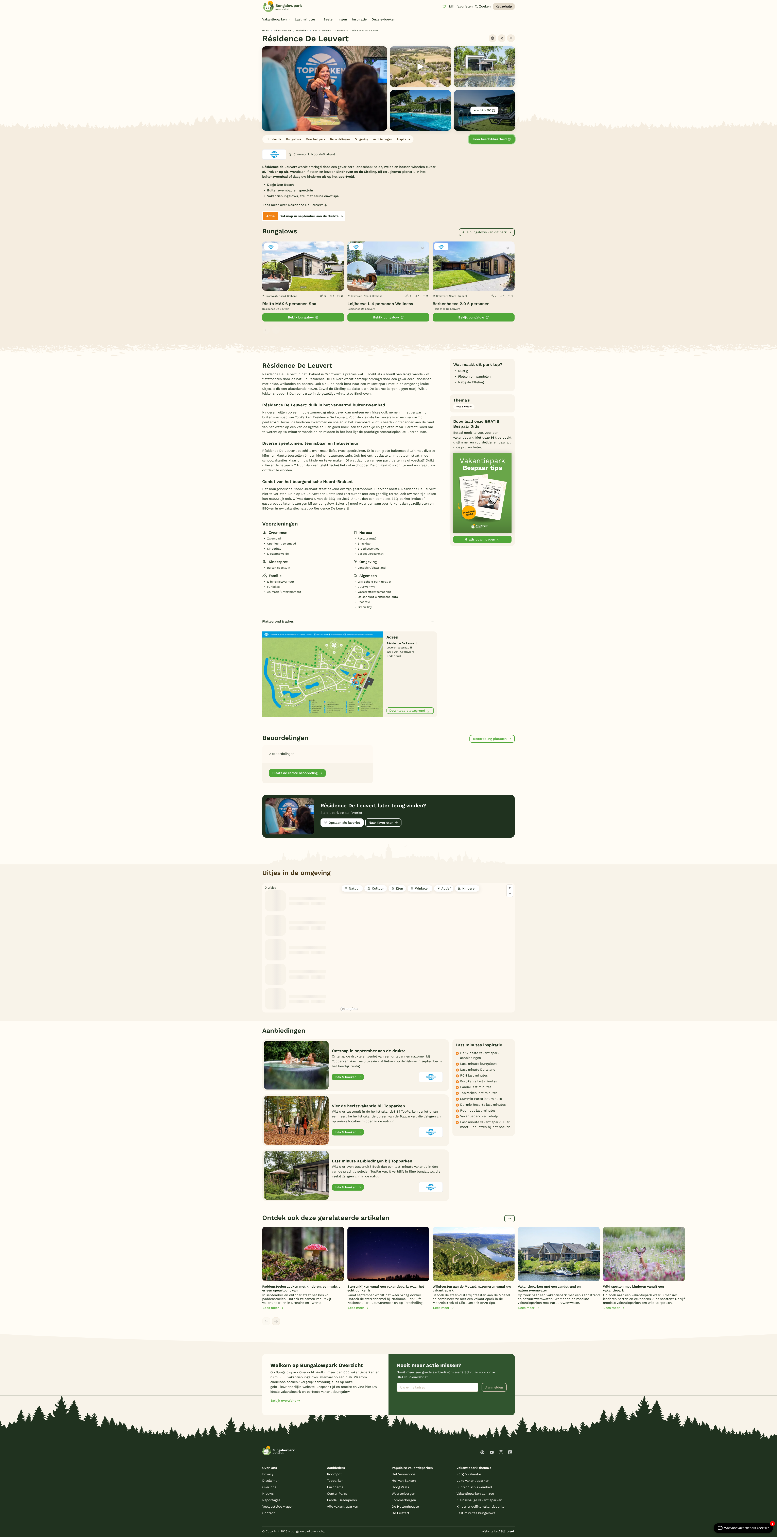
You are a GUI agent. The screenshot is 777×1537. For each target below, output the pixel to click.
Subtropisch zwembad (474, 1487)
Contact (268, 1513)
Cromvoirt (341, 30)
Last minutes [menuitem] (305, 19)
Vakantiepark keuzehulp (479, 1116)
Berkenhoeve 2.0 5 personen (461, 303)
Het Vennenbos (403, 1474)
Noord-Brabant (322, 30)
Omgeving (361, 139)
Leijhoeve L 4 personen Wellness (380, 303)
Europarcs (335, 1487)
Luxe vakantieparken (472, 1481)
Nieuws (268, 1493)
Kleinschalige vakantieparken (479, 1500)
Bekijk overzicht (283, 1400)
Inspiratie (403, 139)
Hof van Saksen (404, 1481)
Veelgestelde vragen (278, 1506)
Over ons (269, 1487)
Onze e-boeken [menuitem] (383, 19)
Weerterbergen (403, 1493)
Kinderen (469, 888)
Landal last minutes (475, 1087)
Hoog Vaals (400, 1487)
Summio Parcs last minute (481, 1099)
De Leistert (400, 1513)
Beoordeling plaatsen (490, 739)
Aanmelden (494, 1387)
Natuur (354, 888)
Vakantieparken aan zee (475, 1493)
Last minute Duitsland (477, 1069)
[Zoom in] (510, 888)
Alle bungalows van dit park (484, 232)
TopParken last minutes (478, 1093)
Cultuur (378, 888)
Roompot (334, 1474)
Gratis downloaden (480, 539)
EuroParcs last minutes (478, 1081)
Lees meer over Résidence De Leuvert (293, 205)
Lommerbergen (404, 1500)
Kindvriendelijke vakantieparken (481, 1506)
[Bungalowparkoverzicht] (282, 6)
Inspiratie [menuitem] (359, 19)
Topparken (335, 1481)
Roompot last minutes (478, 1110)
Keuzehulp (504, 6)
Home (265, 30)
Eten (399, 888)
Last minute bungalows (478, 1064)
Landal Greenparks (342, 1500)
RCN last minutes (474, 1075)
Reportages (271, 1500)
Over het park (315, 139)
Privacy (267, 1474)
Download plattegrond (407, 710)
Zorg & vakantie (468, 1474)
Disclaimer (270, 1481)
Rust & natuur (464, 406)
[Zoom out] (510, 894)
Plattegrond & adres (278, 621)
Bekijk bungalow (301, 317)
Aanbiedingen (382, 139)
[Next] (276, 1321)
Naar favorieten (381, 823)
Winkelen (422, 888)
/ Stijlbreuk (507, 1531)
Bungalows (293, 139)
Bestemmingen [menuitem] (335, 19)
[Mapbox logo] (349, 1009)
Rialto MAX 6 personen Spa (289, 303)
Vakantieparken (283, 30)
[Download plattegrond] (322, 674)
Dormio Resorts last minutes (483, 1105)
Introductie (273, 139)
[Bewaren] (511, 38)
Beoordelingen (340, 139)
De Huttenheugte (405, 1506)
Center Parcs (337, 1493)
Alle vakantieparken (342, 1506)
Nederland (302, 30)
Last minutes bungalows (475, 1513)
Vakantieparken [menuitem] (274, 19)
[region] (427, 948)
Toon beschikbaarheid (489, 139)
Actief (446, 888)
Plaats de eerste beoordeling (295, 773)
